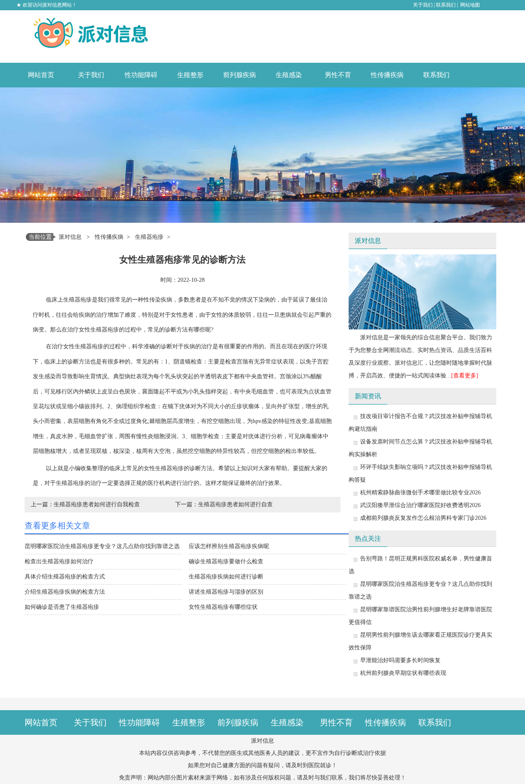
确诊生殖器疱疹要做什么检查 (226, 561)
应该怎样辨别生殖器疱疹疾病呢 (229, 546)
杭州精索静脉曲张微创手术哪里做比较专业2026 (420, 492)
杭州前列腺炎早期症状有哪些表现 (403, 673)
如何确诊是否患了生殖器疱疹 (62, 607)
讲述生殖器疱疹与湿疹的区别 (226, 592)
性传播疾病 (387, 74)
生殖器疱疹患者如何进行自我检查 (97, 504)
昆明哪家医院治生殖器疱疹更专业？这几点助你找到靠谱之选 (102, 546)
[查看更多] (464, 376)
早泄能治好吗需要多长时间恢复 (400, 660)
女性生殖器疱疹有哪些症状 (223, 607)
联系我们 (446, 5)
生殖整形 (190, 74)
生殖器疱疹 (149, 237)
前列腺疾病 (239, 74)
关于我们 (423, 5)
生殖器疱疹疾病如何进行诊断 (226, 577)
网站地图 (470, 5)
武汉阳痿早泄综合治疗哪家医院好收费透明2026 (420, 505)
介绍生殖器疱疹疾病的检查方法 (65, 592)
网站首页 (41, 74)
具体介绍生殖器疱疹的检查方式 (65, 577)
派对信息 (70, 237)
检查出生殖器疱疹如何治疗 (59, 561)
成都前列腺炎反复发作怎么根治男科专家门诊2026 (423, 518)
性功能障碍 (141, 74)
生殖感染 (289, 74)
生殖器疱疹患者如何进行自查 (235, 504)
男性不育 (338, 74)
